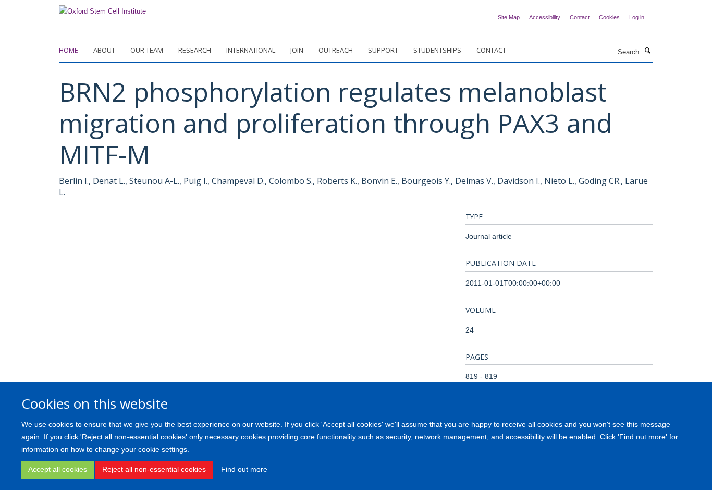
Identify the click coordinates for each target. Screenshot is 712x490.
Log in (636, 17)
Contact (580, 17)
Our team (146, 50)
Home (68, 50)
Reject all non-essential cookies (154, 469)
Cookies (609, 17)
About (104, 50)
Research (194, 50)
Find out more (244, 469)
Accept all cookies (57, 469)
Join (296, 50)
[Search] (647, 51)
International (250, 50)
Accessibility (544, 17)
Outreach (335, 50)
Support (383, 50)
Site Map (509, 17)
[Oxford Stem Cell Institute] (102, 8)
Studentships (437, 50)
